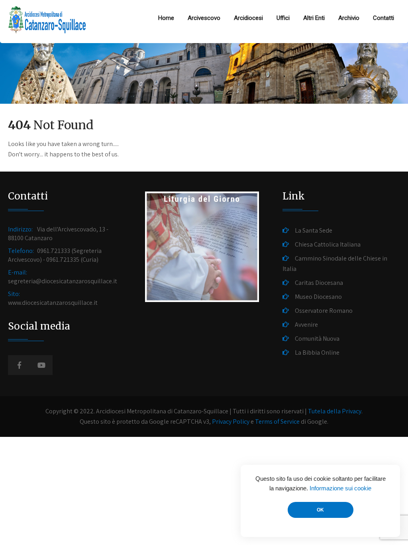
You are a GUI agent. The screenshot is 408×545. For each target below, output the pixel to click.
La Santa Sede (313, 230)
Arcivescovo (204, 18)
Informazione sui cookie (340, 488)
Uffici (283, 18)
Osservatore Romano (324, 310)
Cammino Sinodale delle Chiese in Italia (334, 263)
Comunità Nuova (317, 338)
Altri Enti (314, 18)
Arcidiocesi (248, 18)
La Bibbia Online (317, 352)
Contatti (383, 18)
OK (320, 510)
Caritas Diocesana (319, 282)
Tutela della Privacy (334, 411)
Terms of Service (277, 421)
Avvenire (306, 324)
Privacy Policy (230, 421)
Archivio (348, 18)
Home (166, 18)
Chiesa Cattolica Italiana (328, 244)
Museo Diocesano (318, 296)
